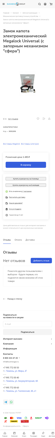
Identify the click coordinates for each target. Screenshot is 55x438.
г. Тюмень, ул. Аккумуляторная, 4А (21, 380)
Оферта (26, 426)
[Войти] (45, 4)
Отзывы (7, 239)
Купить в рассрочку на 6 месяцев (26, 185)
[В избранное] (38, 118)
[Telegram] (5, 402)
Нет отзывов (13, 119)
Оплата (18, 239)
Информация (10, 348)
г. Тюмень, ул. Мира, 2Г (15, 370)
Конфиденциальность (12, 426)
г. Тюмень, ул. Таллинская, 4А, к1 (20, 391)
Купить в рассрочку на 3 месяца (26, 179)
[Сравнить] (44, 118)
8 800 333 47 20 (10, 358)
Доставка (30, 239)
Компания (8, 343)
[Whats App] (11, 402)
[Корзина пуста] (51, 4)
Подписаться (27, 332)
